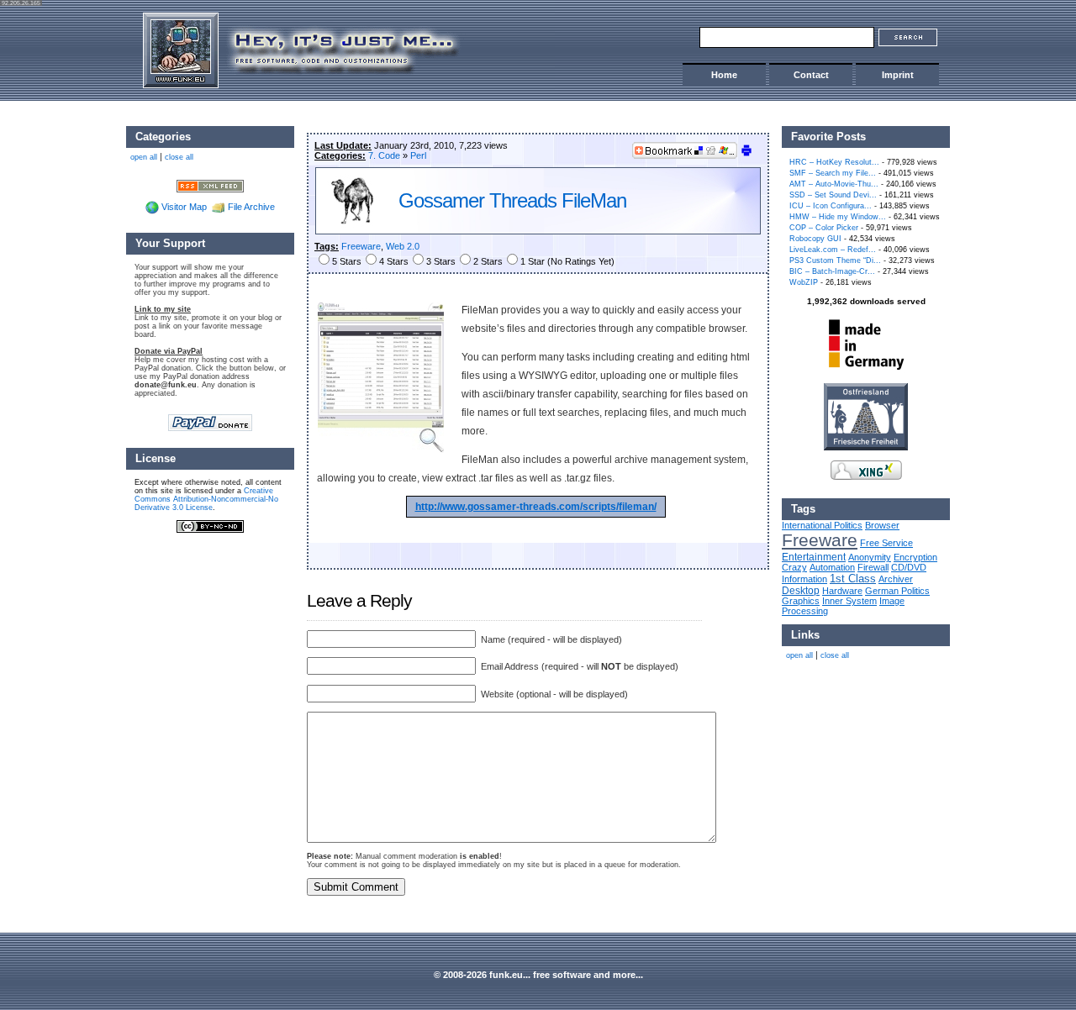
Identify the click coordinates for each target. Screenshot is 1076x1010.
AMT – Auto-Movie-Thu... (833, 184)
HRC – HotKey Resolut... (834, 162)
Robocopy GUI (815, 238)
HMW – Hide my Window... (837, 217)
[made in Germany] (866, 370)
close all (834, 655)
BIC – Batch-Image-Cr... (832, 271)
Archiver (895, 579)
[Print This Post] (746, 154)
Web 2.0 (402, 246)
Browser (882, 525)
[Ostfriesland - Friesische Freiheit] (866, 447)
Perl (418, 155)
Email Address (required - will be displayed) (578, 666)
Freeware (361, 246)
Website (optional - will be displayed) (553, 694)
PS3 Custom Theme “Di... (835, 260)
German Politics (897, 591)
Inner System (849, 601)
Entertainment (814, 556)
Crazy (794, 567)
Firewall (873, 567)
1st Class (853, 578)
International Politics (822, 525)
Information (804, 579)
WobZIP (803, 282)
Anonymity (869, 557)
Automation (832, 567)
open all (799, 655)
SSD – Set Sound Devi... (833, 195)
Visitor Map (184, 207)
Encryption (915, 557)
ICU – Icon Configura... (830, 206)
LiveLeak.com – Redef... (832, 249)
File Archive (251, 207)
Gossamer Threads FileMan (512, 200)
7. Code (384, 155)
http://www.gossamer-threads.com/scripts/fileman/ (536, 507)
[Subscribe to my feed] (210, 185)
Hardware (842, 591)
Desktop (801, 590)
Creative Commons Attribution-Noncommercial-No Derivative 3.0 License (206, 499)
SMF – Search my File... (832, 173)
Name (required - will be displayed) (550, 639)
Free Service (886, 543)
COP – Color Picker (823, 228)
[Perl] (353, 224)
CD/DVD (908, 567)
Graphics (801, 601)
